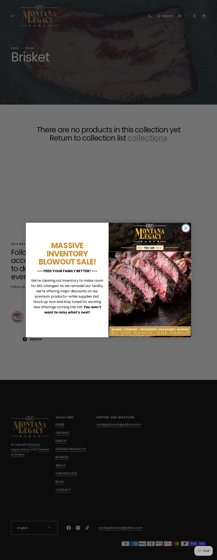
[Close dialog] (185, 228)
